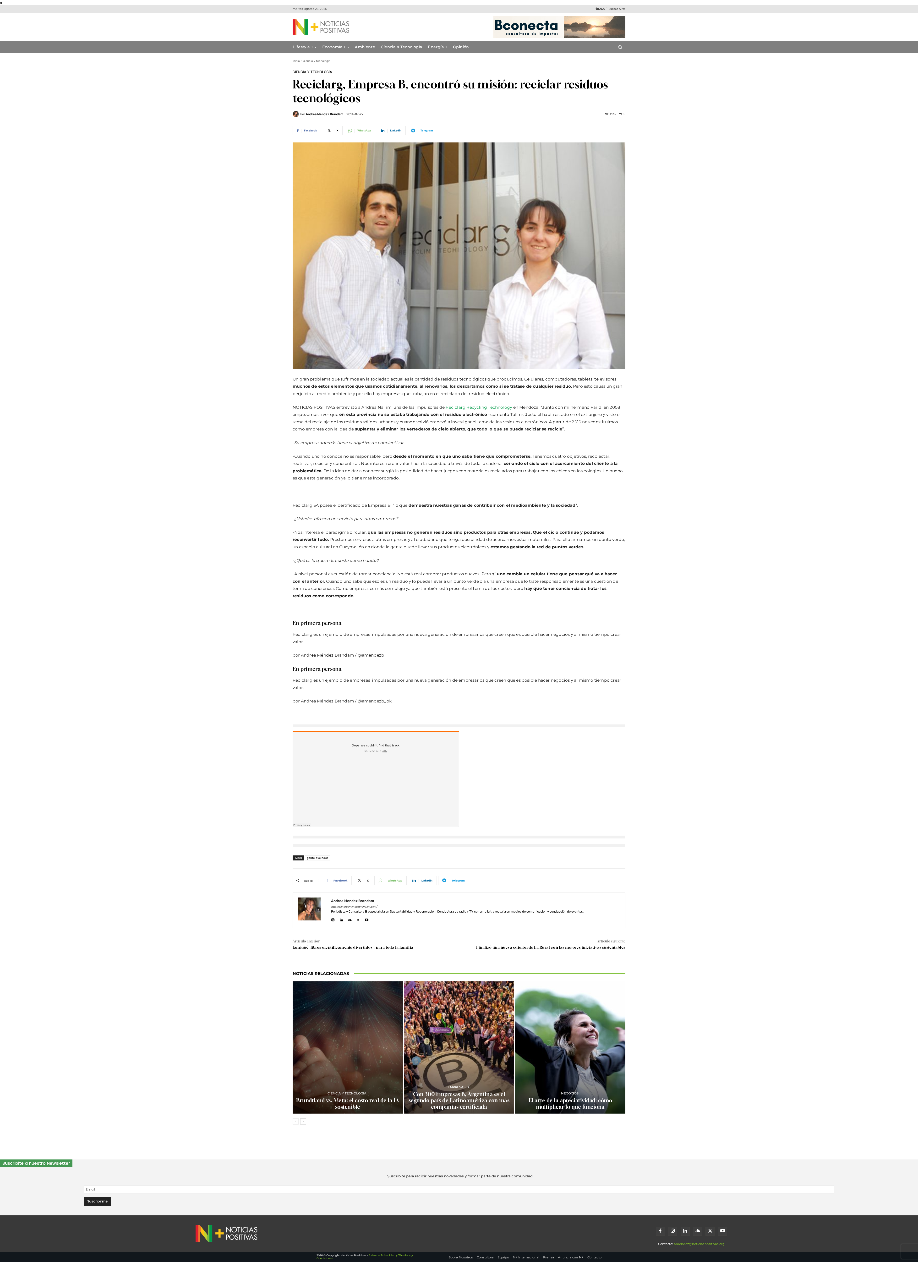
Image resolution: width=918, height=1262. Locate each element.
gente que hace (317, 858)
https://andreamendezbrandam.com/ (354, 906)
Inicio (296, 61)
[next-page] (303, 1121)
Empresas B (458, 1087)
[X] (358, 919)
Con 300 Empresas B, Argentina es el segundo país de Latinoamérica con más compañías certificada (459, 1100)
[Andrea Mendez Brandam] (296, 114)
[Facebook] (660, 1231)
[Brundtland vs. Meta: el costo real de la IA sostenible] (348, 1047)
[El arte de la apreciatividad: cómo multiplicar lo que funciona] (570, 1047)
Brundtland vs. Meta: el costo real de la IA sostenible (347, 1103)
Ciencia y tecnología (316, 61)
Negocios (570, 1093)
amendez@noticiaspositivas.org (699, 1244)
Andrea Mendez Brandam (324, 114)
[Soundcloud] (350, 919)
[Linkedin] (341, 919)
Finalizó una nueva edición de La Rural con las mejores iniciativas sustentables (550, 947)
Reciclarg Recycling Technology (479, 407)
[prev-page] (296, 1121)
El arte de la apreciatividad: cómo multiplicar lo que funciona (570, 1103)
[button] (619, 47)
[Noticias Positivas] (338, 27)
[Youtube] (366, 919)
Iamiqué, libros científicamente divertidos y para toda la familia (353, 947)
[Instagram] (333, 919)
